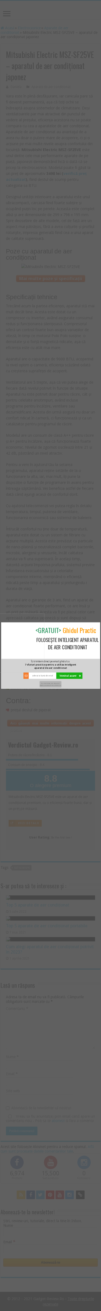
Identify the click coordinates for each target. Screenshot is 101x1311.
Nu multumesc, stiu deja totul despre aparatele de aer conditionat (50, 684)
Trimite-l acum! (68, 675)
